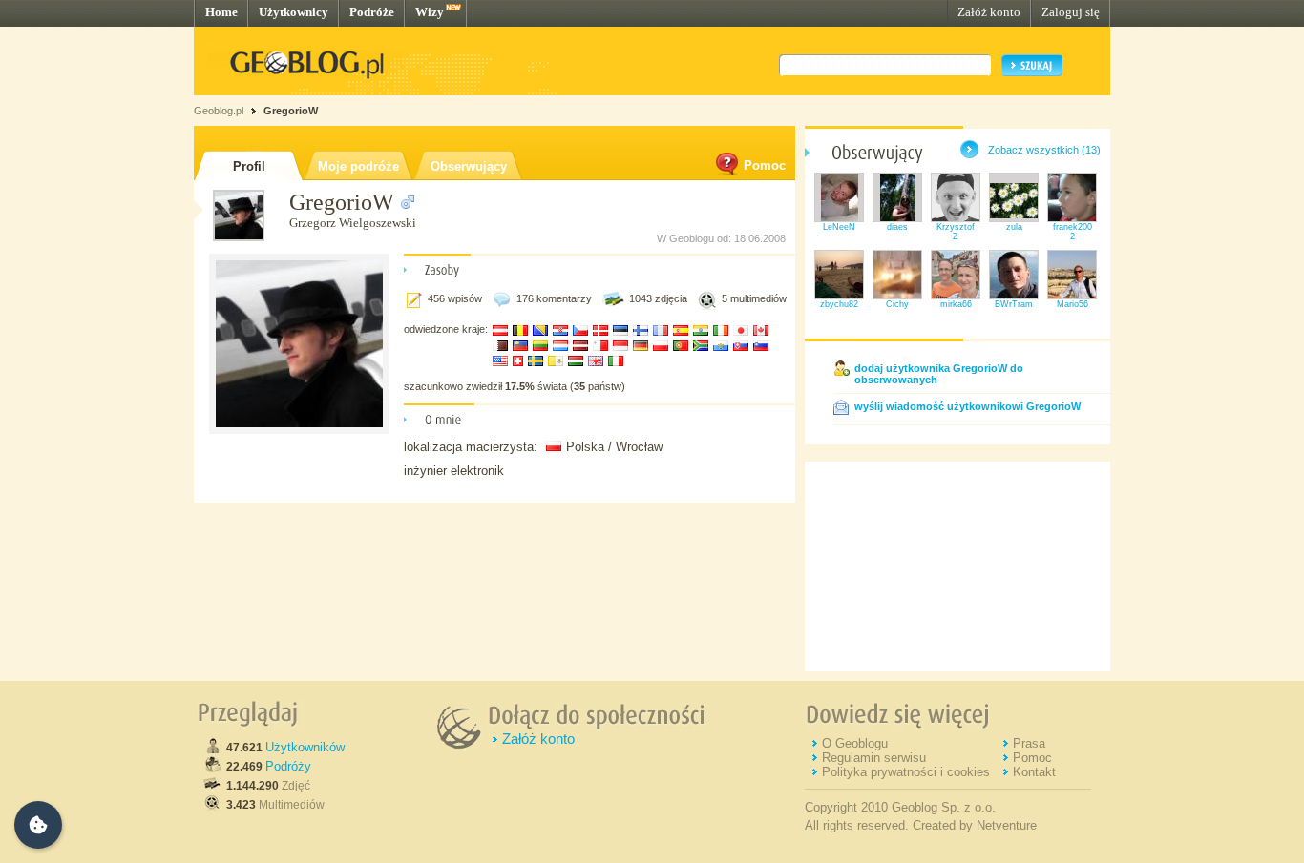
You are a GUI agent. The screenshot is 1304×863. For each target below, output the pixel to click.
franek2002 (1072, 231)
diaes (897, 227)
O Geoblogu (855, 743)
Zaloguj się (1070, 12)
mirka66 (956, 304)
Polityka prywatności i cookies (906, 772)
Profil (249, 166)
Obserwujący (469, 166)
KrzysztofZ (955, 231)
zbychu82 (839, 304)
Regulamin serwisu (874, 757)
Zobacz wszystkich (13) (1044, 149)
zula (1014, 227)
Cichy (897, 304)
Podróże (371, 12)
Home (221, 12)
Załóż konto (988, 12)
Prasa (1029, 743)
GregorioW (290, 110)
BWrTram (1014, 304)
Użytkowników (305, 747)
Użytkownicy (293, 12)
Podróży (288, 766)
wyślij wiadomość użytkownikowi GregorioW (967, 406)
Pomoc (765, 165)
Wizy (429, 12)
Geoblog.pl (218, 110)
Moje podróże (358, 166)
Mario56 (1072, 304)
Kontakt (1034, 772)
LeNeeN (839, 227)
